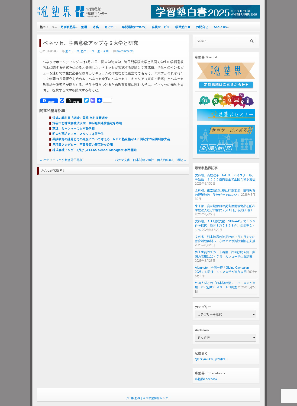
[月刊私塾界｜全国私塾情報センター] (72, 17)
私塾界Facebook (206, 379)
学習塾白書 (182, 27)
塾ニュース (47, 27)
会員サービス (161, 27)
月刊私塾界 (68, 27)
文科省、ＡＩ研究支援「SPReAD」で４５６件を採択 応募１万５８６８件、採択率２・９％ (225, 225)
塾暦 (84, 27)
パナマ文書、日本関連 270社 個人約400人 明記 (151, 160)
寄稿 (96, 27)
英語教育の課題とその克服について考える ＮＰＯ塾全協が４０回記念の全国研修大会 (111, 139)
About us (220, 27)
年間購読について (134, 27)
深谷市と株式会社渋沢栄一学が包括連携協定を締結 (87, 123)
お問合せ (202, 27)
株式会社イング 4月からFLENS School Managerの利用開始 (94, 150)
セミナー (110, 27)
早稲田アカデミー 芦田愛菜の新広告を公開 (82, 144)
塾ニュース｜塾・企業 (95, 51)
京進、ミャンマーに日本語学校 (73, 128)
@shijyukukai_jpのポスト (212, 359)
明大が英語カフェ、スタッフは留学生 (78, 133)
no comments (124, 51)
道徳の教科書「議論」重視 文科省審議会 (80, 118)
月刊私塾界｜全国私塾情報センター (148, 398)
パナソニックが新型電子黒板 (61, 160)
